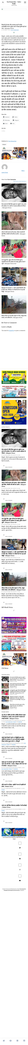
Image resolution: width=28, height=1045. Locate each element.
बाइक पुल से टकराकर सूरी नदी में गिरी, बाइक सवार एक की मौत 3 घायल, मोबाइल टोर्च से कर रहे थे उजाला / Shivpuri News (14, 763)
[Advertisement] (14, 350)
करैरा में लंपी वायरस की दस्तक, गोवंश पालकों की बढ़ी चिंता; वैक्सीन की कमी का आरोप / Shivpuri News (14, 484)
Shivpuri (20, 721)
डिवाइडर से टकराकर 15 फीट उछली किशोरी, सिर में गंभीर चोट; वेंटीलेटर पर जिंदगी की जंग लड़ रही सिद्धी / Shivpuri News (14, 553)
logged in (11, 330)
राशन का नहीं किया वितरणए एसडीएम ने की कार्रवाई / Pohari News (14, 806)
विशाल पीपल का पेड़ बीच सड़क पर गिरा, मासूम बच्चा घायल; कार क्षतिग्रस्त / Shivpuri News (14, 589)
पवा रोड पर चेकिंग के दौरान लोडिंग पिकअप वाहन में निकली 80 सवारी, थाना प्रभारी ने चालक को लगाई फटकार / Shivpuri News (14, 716)
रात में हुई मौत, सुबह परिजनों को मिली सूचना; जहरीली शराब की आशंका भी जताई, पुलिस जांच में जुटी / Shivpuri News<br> (14, 520)
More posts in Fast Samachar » (19, 181)
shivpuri (4, 144)
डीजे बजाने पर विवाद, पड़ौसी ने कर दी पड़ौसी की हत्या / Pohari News (14, 785)
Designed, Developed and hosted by (11, 890)
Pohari (14, 721)
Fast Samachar (15, 29)
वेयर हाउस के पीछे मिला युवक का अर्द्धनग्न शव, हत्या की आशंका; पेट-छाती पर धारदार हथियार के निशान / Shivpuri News (14, 451)
